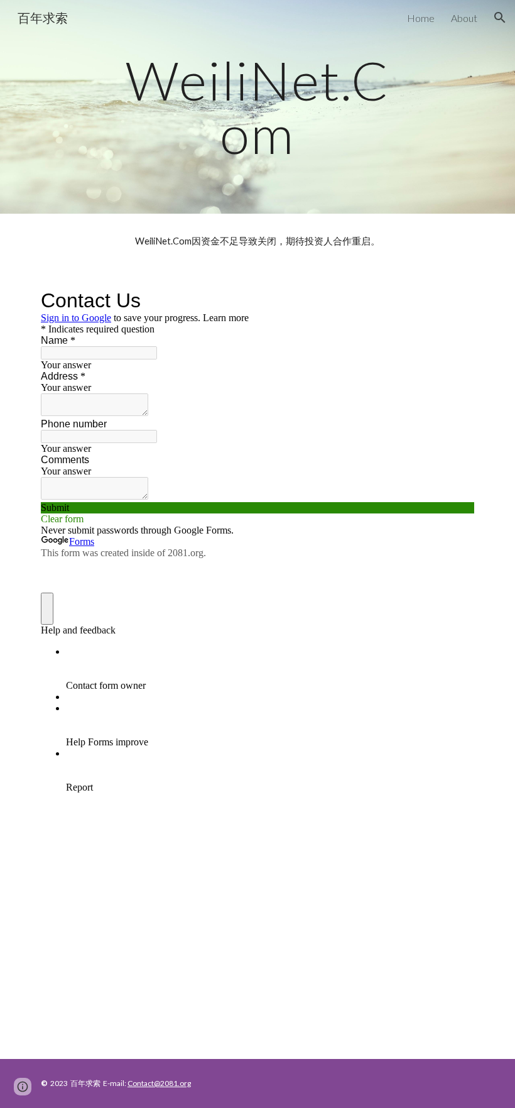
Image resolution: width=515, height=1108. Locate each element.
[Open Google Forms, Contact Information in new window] (455, 300)
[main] (258, 107)
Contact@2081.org (159, 1083)
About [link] (464, 18)
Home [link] (421, 18)
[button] (500, 18)
